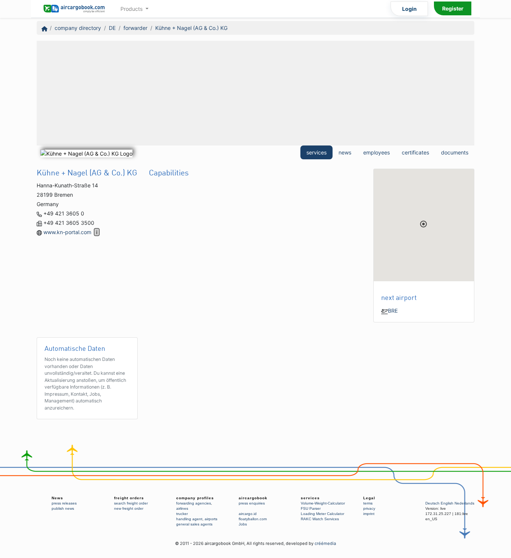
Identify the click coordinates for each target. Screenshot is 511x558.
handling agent (189, 519)
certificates (415, 152)
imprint (368, 514)
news (345, 152)
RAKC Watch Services (320, 519)
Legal (369, 498)
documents (454, 152)
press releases (64, 503)
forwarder (135, 28)
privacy (369, 508)
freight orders (129, 498)
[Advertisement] (255, 93)
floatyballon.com (253, 519)
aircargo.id (248, 514)
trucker (182, 514)
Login (409, 9)
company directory (78, 28)
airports (211, 519)
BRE (393, 310)
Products (132, 9)
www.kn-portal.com (67, 232)
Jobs (243, 524)
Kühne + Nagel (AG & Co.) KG (191, 28)
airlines (182, 508)
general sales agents (194, 524)
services (316, 152)
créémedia (325, 543)
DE (112, 28)
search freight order (131, 503)
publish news (63, 508)
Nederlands (464, 503)
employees (376, 152)
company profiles (195, 498)
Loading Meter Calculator (322, 514)
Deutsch (432, 503)
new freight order (128, 508)
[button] (423, 224)
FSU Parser (311, 508)
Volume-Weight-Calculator (323, 503)
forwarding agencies (193, 503)
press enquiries (252, 503)
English (447, 503)
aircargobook (253, 498)
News (57, 498)
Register (452, 8)
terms (368, 503)
